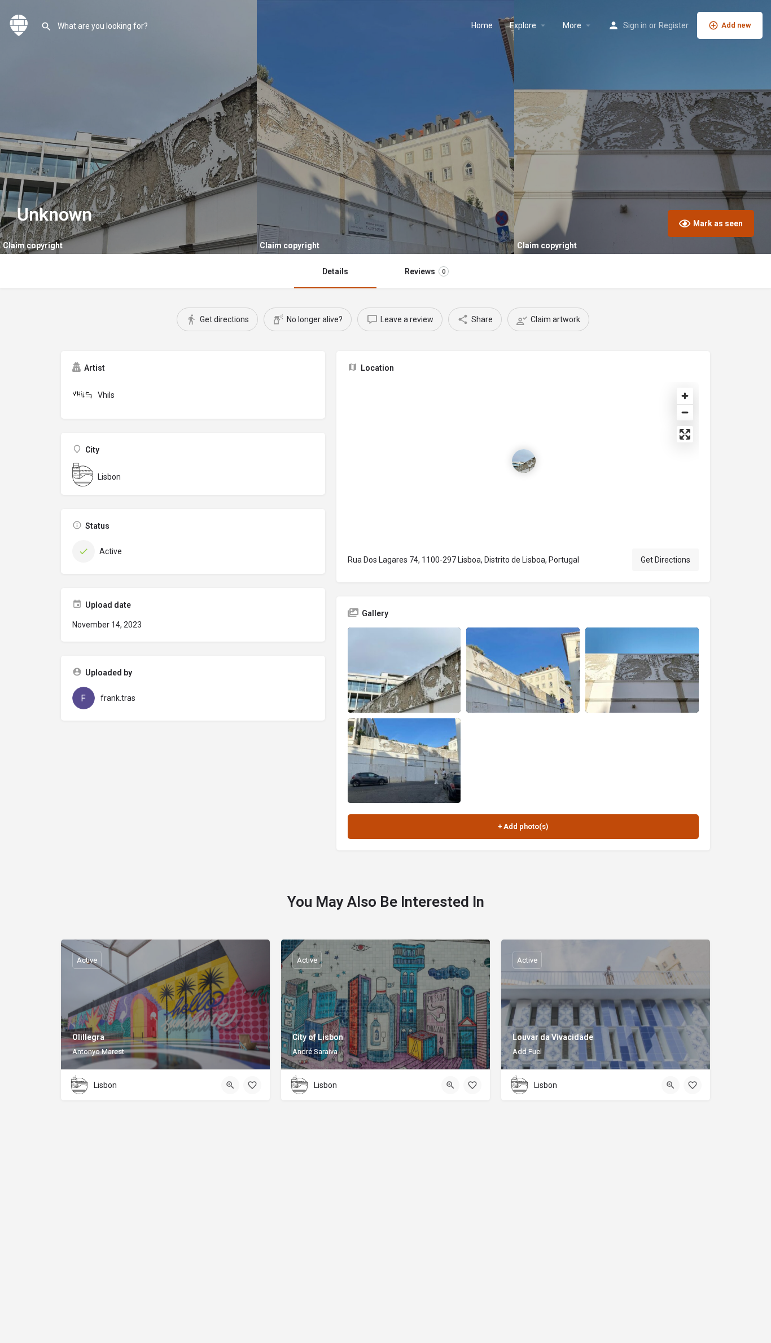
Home (482, 25)
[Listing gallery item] (404, 670)
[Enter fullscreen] (685, 434)
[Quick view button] (230, 1085)
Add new (736, 25)
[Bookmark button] (252, 1085)
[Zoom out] (685, 412)
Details (335, 271)
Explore (523, 25)
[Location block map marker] (524, 461)
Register (674, 25)
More (572, 25)
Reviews (425, 271)
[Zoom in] (685, 396)
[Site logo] (20, 24)
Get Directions (665, 559)
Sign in (635, 25)
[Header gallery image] (128, 127)
